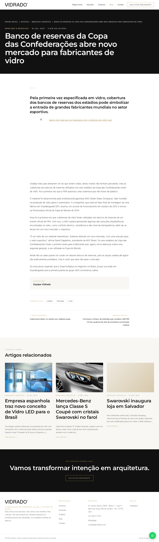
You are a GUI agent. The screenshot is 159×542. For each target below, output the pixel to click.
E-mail (70, 301)
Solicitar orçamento (140, 5)
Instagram (134, 506)
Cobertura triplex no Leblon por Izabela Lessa (50, 319)
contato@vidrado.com (97, 525)
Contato (121, 5)
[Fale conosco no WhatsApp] (152, 535)
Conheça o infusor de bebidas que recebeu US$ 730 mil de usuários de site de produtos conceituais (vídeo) (106, 322)
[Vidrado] (16, 4)
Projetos (62, 514)
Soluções (90, 5)
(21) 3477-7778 (94, 516)
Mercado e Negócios (41, 22)
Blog (111, 5)
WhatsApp (60, 301)
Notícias (25, 22)
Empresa (101, 5)
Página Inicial (77, 5)
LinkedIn (50, 301)
